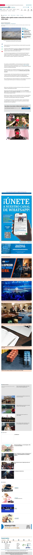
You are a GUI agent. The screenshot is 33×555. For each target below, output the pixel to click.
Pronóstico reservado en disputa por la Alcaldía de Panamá (27, 31)
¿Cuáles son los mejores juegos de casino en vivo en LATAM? (12, 370)
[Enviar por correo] (2, 51)
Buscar (6, 543)
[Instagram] (23, 7)
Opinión (7, 9)
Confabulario (16, 434)
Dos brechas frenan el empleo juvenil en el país (22, 463)
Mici (9, 15)
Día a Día (18, 544)
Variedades (14, 9)
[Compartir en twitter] (2, 46)
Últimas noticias (5, 384)
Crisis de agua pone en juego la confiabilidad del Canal (27, 37)
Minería (18, 15)
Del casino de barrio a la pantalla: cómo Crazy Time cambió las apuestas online (15, 323)
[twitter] (26, 7)
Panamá (21, 15)
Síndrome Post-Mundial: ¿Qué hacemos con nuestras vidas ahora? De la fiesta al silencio (15, 279)
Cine (17, 546)
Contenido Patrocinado (6, 256)
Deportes (18, 9)
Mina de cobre (13, 15)
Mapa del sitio (7, 544)
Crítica (18, 543)
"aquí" (22, 554)
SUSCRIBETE (26, 108)
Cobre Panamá (4, 15)
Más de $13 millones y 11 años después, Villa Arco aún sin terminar (22, 445)
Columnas (4, 482)
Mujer (18, 545)
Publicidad (7, 547)
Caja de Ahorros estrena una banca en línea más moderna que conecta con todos (16, 301)
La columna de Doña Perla (19, 471)
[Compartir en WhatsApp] (2, 49)
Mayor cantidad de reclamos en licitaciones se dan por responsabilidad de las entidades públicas (22, 454)
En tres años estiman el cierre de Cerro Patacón (27, 34)
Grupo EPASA (7, 548)
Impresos (18, 548)
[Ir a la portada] (3, 7)
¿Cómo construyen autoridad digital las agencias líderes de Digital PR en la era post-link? (15, 347)
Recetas (18, 547)
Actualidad (4, 9)
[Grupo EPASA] (27, 548)
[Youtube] (28, 7)
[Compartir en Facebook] (2, 44)
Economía (10, 9)
